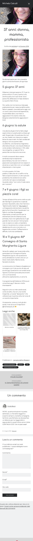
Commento (6, 453)
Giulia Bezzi (11, 406)
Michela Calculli (10, 3)
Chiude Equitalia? (16, 377)
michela (14, 46)
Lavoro (20, 364)
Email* (4, 479)
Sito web (5, 487)
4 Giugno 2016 (24, 46)
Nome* (4, 472)
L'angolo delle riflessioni (21, 360)
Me (27, 364)
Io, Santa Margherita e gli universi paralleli (16, 384)
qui (8, 270)
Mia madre (22, 206)
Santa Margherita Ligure (10, 367)
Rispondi (14, 431)
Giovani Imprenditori (9, 364)
